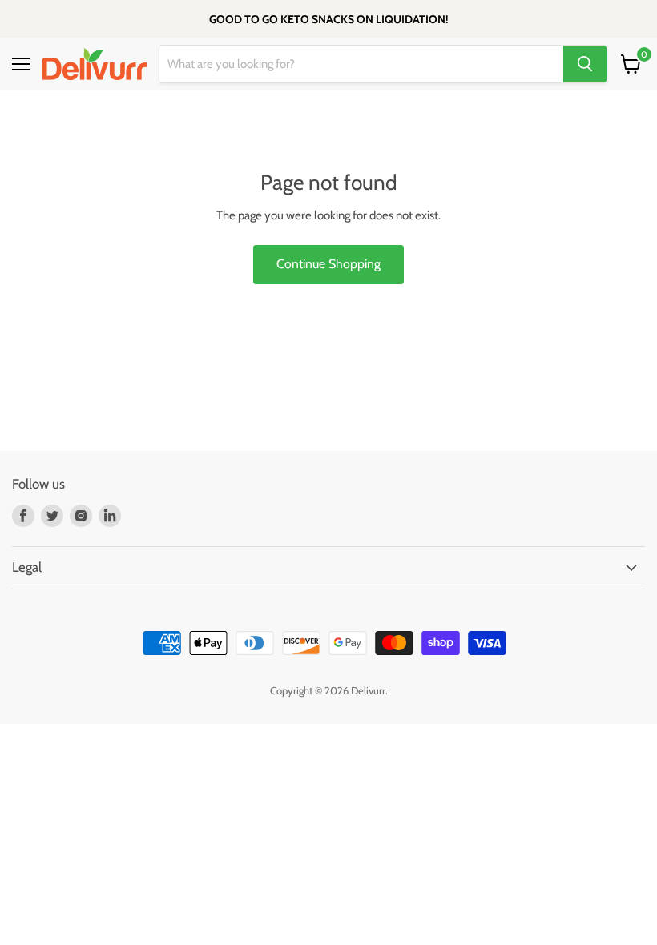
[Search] (585, 64)
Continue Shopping (328, 263)
